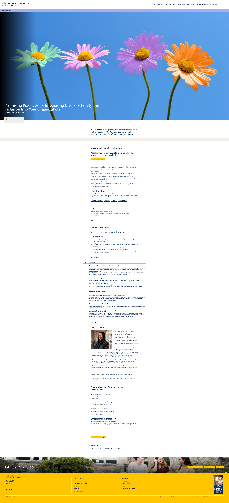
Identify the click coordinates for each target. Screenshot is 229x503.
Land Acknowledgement (219, 496)
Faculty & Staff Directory (81, 481)
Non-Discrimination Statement (176, 496)
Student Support (177, 4)
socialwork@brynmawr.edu (11, 485)
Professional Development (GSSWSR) (100, 448)
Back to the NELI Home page (98, 437)
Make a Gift (125, 486)
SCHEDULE (107, 200)
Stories (10, 10)
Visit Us (200, 467)
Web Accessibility (210, 496)
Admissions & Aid (161, 4)
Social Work (4, 10)
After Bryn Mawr (190, 4)
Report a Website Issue (197, 496)
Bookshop (77, 486)
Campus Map (126, 484)
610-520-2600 (9, 483)
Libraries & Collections (80, 484)
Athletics (76, 489)
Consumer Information (188, 496)
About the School (214, 4)
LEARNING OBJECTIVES (97, 200)
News (153, 4)
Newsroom (125, 479)
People (184, 4)
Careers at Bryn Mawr (128, 489)
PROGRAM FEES (122, 200)
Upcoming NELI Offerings (118, 448)
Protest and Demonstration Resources (163, 496)
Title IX (204, 496)
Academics (168, 4)
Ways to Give (220, 467)
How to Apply (192, 467)
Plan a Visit (125, 481)
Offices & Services (79, 479)
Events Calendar (78, 491)
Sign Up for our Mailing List (98, 159)
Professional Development (202, 4)
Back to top (226, 473)
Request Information (209, 467)
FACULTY (114, 200)
